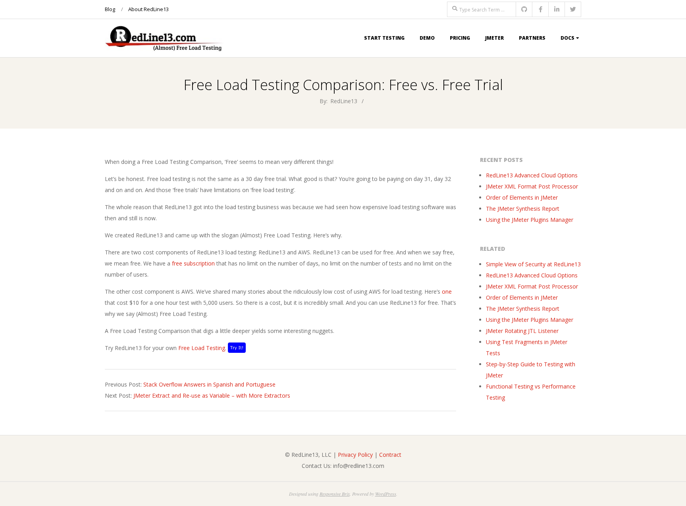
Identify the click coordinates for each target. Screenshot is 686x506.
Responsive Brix (335, 494)
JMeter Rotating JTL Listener (522, 331)
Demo (427, 38)
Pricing (460, 38)
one (447, 291)
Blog (110, 9)
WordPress (385, 494)
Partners (532, 38)
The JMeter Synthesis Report (522, 208)
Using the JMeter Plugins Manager (529, 219)
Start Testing (384, 38)
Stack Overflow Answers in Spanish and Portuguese (209, 384)
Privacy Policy (355, 454)
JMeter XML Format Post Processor (532, 186)
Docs (567, 38)
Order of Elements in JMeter (522, 197)
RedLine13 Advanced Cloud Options (532, 175)
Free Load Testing (201, 348)
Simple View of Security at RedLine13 (533, 264)
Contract (390, 454)
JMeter (494, 38)
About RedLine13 (148, 9)
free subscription (193, 263)
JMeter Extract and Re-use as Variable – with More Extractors (211, 395)
